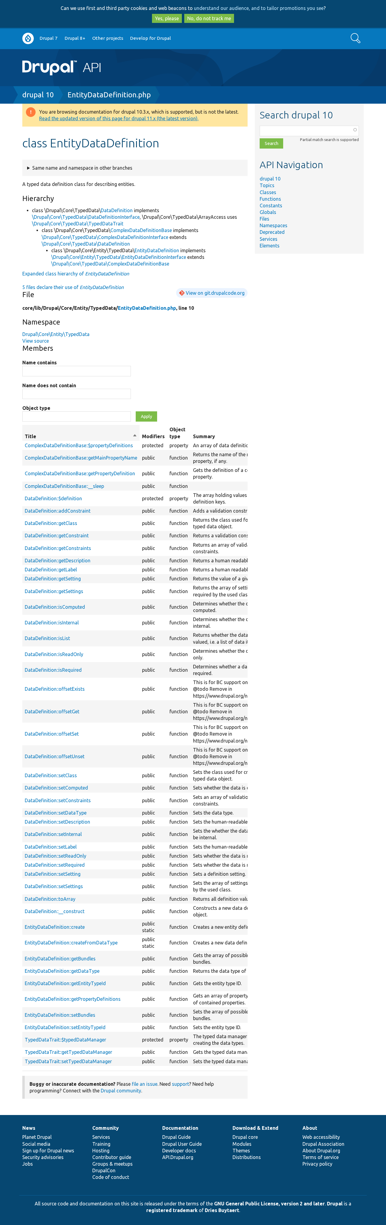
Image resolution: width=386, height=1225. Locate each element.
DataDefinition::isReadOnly (54, 654)
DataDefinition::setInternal (53, 834)
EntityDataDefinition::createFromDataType (71, 942)
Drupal (335, 1203)
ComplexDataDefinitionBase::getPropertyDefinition (80, 473)
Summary (204, 436)
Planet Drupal (37, 1137)
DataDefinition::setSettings (54, 886)
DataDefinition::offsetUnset (54, 756)
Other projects (107, 38)
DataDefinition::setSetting (53, 874)
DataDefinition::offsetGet (52, 711)
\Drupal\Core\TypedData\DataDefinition (86, 244)
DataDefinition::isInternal (52, 622)
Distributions (247, 1157)
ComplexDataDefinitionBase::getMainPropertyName (81, 457)
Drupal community (121, 1090)
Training (101, 1144)
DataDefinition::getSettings (54, 591)
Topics (267, 185)
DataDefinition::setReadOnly (55, 856)
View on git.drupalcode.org (215, 293)
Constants (271, 205)
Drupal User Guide (182, 1144)
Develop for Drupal (150, 38)
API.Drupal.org (177, 1157)
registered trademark (172, 1210)
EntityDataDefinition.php (109, 95)
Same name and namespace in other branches (82, 168)
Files (264, 218)
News (28, 1128)
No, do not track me (209, 18)
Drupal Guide (176, 1137)
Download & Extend (255, 1128)
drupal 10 (38, 95)
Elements (270, 245)
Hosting (100, 1150)
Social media (36, 1144)
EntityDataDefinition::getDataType (62, 971)
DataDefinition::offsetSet (52, 734)
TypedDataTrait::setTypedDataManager (68, 1061)
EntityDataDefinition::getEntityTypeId (65, 983)
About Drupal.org (321, 1150)
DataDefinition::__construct (54, 911)
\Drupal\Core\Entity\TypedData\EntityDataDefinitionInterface (118, 257)
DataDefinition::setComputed (56, 787)
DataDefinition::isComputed (55, 607)
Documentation (180, 1128)
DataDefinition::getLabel (51, 569)
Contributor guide (111, 1157)
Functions (270, 199)
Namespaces (273, 225)
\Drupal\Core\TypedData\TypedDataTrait (77, 223)
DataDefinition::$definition (53, 498)
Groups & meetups (112, 1164)
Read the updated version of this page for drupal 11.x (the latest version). (118, 118)
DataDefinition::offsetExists (55, 689)
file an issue (144, 1084)
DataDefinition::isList (47, 638)
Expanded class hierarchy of (75, 273)
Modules (242, 1144)
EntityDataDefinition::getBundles (60, 958)
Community (105, 1128)
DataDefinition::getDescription (57, 560)
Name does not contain (49, 385)
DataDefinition (117, 210)
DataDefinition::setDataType (56, 812)
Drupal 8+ (75, 38)
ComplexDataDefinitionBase (141, 230)
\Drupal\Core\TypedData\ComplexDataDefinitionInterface (105, 237)
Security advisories (43, 1157)
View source (35, 341)
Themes (241, 1150)
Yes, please (167, 18)
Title (81, 437)
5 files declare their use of (73, 287)
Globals (268, 212)
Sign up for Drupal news (48, 1150)
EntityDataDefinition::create (55, 927)
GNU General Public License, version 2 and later (269, 1203)
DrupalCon (103, 1170)
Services (268, 239)
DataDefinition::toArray (50, 899)
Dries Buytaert (222, 1210)
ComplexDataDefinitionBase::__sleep (64, 486)
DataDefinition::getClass (51, 523)
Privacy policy (317, 1164)
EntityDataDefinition (156, 250)
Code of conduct (110, 1177)
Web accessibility (321, 1137)
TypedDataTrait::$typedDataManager (65, 1039)
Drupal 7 (49, 38)
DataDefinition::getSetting (53, 578)
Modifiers (153, 436)
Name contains (39, 362)
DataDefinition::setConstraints (58, 800)
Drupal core (245, 1137)
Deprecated (272, 232)
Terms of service (320, 1157)
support (180, 1084)
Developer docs (179, 1150)
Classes (268, 192)
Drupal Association (323, 1144)
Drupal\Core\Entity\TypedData (56, 334)
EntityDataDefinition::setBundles (60, 1015)
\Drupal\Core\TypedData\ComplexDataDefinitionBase (110, 263)
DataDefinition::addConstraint (57, 511)
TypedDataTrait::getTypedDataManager (68, 1052)
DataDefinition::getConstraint (57, 535)
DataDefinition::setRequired (55, 865)
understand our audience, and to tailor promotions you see (259, 8)
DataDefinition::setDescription (57, 822)
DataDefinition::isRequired (53, 670)
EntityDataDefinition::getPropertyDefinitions (73, 999)
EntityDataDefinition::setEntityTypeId (65, 1027)
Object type (36, 408)
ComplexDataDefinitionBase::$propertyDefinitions (79, 445)
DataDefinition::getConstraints (58, 548)
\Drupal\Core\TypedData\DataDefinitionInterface (86, 217)
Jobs (27, 1164)
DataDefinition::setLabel (51, 847)
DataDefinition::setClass (51, 775)
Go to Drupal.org (28, 38)
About (309, 1128)
